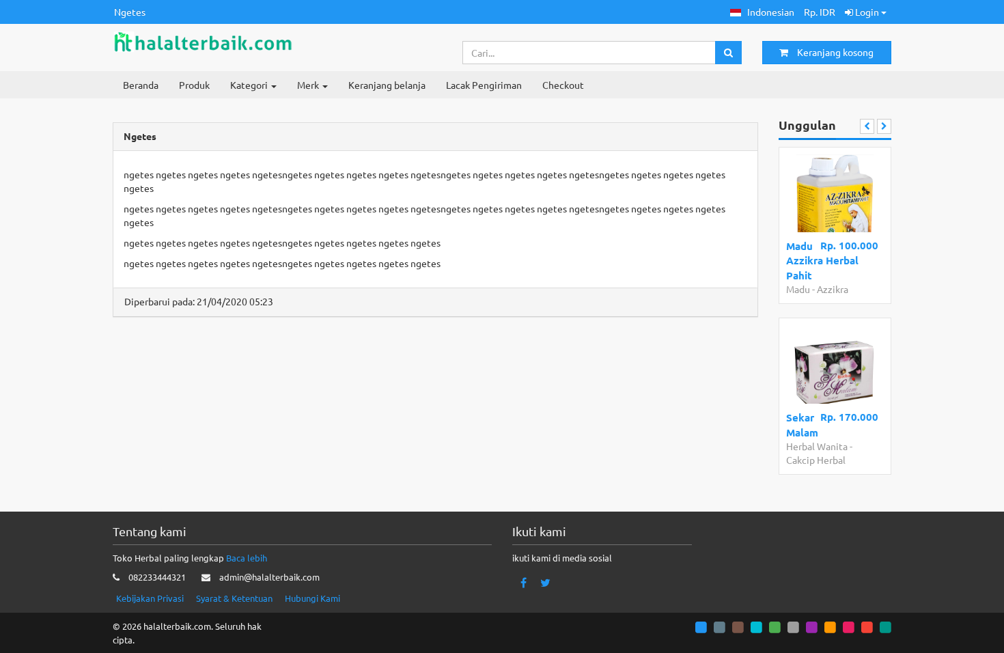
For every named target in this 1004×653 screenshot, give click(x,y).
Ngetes (129, 11)
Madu (798, 289)
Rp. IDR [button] (819, 11)
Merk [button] (309, 85)
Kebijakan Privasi (150, 598)
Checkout (563, 85)
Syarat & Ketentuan (234, 598)
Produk (194, 85)
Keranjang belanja (387, 85)
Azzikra (832, 289)
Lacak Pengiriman (484, 85)
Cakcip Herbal (816, 460)
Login (867, 11)
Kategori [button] (250, 85)
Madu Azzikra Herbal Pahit (822, 260)
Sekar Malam (802, 425)
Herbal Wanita (817, 446)
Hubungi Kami (312, 598)
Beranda (140, 85)
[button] (762, 12)
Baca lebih (246, 558)
